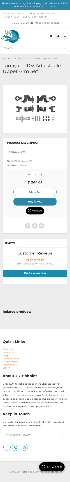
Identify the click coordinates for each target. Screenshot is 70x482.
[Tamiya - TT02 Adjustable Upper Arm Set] (35, 108)
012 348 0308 (21, 22)
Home (6, 58)
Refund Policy (12, 16)
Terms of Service (47, 13)
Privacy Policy (30, 16)
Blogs (32, 13)
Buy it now (35, 201)
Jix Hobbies (24, 471)
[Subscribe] (63, 434)
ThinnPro (56, 471)
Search (43, 16)
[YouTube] (24, 447)
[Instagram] (15, 447)
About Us (8, 13)
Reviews (9, 243)
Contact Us (21, 13)
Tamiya (22, 165)
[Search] (65, 48)
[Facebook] (7, 447)
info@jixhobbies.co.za (46, 22)
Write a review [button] (35, 273)
